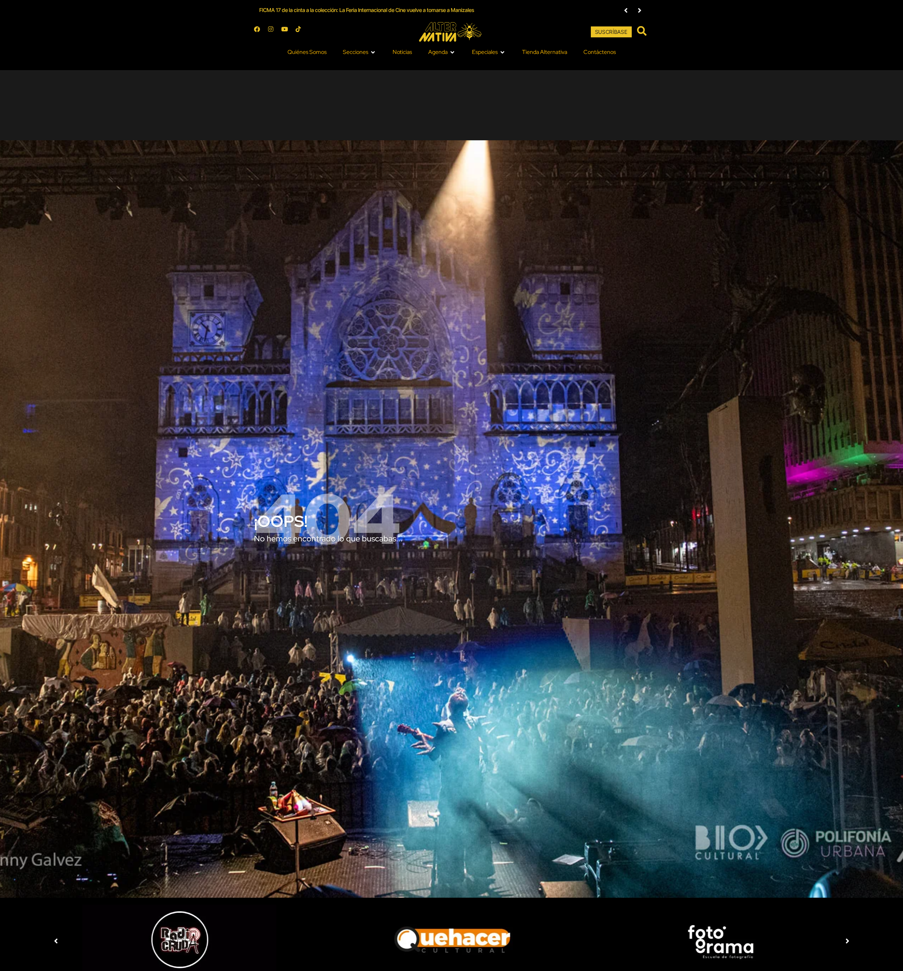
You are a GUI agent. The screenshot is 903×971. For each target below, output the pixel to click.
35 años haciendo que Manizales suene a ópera (313, 10)
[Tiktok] (301, 32)
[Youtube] (287, 32)
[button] (626, 10)
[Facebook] (260, 32)
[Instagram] (274, 32)
